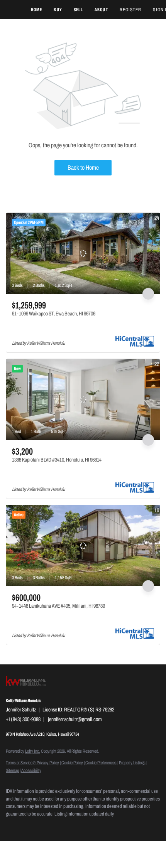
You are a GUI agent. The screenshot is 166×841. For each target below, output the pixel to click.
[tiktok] (56, 825)
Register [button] (131, 9)
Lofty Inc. (32, 751)
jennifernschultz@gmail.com (75, 719)
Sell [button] (78, 9)
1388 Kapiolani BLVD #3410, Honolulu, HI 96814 (57, 460)
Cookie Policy (72, 762)
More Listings (147, 205)
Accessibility (31, 770)
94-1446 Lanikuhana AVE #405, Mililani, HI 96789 (58, 606)
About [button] (101, 9)
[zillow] (25, 825)
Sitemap (12, 770)
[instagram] (40, 825)
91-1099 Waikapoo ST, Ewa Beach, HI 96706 (53, 314)
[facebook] (10, 825)
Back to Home (83, 167)
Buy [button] (58, 9)
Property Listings (132, 762)
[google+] (71, 825)
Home (36, 9)
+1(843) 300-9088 (23, 719)
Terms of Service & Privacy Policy (32, 762)
